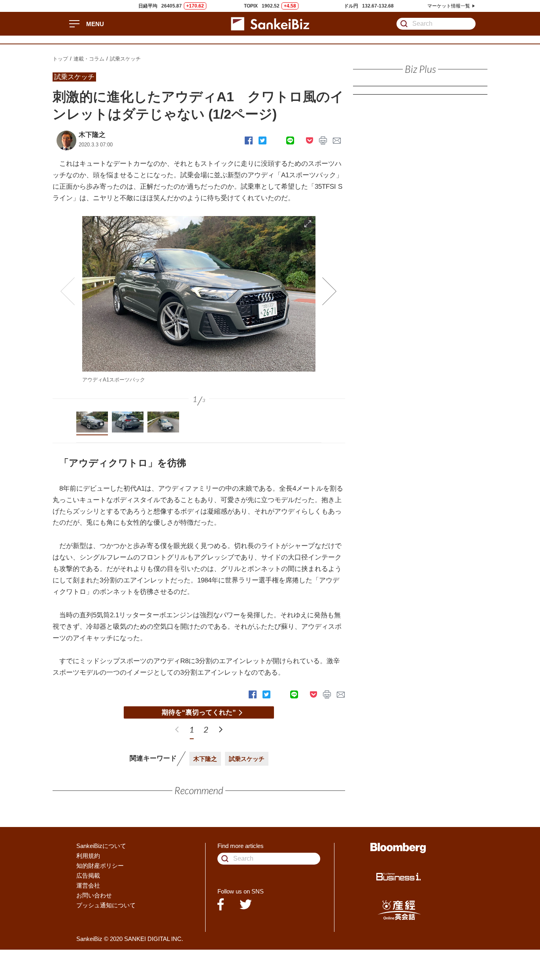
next (221, 729)
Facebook (249, 140)
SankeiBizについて (101, 846)
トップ (60, 59)
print (323, 140)
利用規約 (88, 856)
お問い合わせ (94, 895)
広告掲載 (88, 875)
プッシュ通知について (106, 905)
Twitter (262, 140)
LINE (290, 140)
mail (337, 141)
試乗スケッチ (125, 59)
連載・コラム (89, 59)
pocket (309, 140)
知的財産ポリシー (100, 866)
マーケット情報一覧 (448, 6)
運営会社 (88, 885)
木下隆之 (92, 134)
